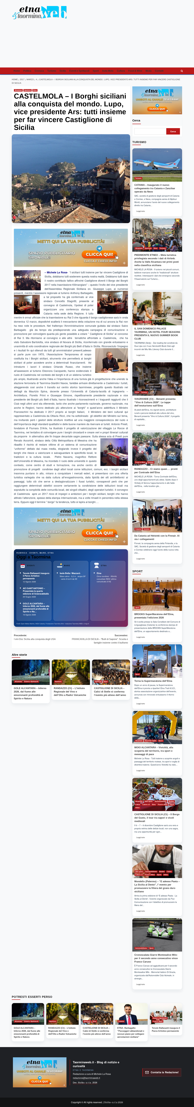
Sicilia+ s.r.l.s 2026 (113, 1102)
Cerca (136, 120)
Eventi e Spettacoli (79, 71)
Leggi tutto (141, 212)
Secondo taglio (150, 741)
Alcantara (18, 90)
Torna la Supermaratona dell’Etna (153, 681)
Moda (149, 71)
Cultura (121, 71)
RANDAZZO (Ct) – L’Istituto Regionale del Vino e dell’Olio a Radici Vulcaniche (70, 691)
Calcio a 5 (146, 804)
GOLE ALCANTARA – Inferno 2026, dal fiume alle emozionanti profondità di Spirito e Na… (36, 607)
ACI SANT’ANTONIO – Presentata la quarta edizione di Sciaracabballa (36, 591)
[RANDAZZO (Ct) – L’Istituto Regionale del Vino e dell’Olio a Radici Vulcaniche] (71, 672)
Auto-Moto (107, 71)
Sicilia (63, 71)
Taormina (138, 322)
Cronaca (39, 71)
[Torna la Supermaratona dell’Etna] (157, 661)
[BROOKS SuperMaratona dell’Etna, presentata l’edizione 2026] (157, 594)
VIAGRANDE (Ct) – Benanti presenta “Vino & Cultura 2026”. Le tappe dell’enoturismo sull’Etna (154, 402)
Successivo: (100, 639)
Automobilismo (160, 801)
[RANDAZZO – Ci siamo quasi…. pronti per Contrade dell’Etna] (157, 449)
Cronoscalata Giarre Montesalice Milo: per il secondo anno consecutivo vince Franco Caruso (156, 958)
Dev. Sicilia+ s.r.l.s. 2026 (85, 1082)
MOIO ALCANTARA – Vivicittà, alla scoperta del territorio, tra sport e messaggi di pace (153, 751)
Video (137, 807)
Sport (96, 71)
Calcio (137, 804)
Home (16, 71)
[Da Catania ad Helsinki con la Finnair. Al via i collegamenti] (157, 516)
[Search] (182, 71)
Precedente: (35, 637)
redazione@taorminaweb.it (86, 1078)
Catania (138, 529)
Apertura (27, 90)
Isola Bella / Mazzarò (70, 573)
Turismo (51, 71)
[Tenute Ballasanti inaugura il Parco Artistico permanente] (166, 1014)
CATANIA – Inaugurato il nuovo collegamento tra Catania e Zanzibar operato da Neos (154, 188)
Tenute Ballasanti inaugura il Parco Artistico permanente (36, 576)
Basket (171, 801)
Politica (27, 71)
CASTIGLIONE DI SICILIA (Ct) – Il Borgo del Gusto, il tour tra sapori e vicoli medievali (157, 818)
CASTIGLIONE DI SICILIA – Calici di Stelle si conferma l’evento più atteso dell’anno (110, 691)
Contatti (159, 71)
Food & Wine (135, 71)
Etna (35, 90)
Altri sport (148, 801)
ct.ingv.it (86, 623)
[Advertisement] (97, 46)
